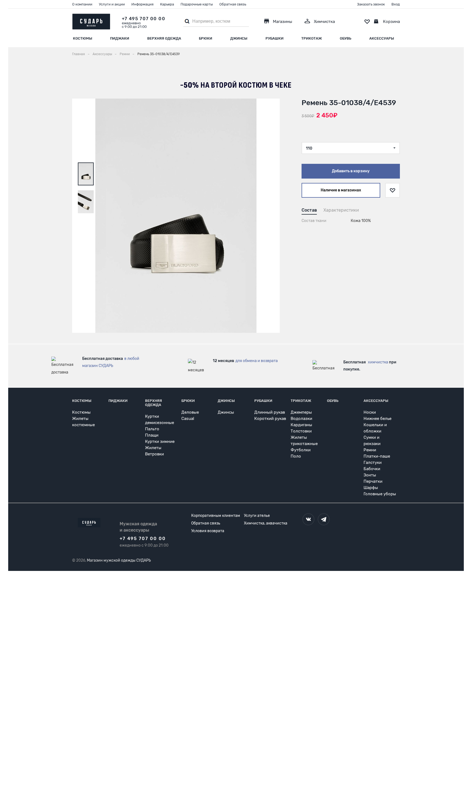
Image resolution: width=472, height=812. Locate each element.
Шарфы (371, 487)
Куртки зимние (160, 441)
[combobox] (351, 148)
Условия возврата (207, 531)
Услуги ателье (257, 515)
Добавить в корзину (351, 171)
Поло (296, 456)
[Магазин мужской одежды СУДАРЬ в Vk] (308, 519)
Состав (309, 210)
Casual (187, 418)
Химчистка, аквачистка (265, 523)
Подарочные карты (197, 4)
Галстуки (373, 462)
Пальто (152, 428)
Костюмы (82, 38)
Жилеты (153, 447)
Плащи (151, 435)
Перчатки (373, 481)
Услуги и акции (112, 4)
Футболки (301, 450)
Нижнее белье (377, 418)
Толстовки (301, 431)
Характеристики (341, 210)
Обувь (345, 38)
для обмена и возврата (256, 360)
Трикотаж (311, 38)
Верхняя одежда (164, 38)
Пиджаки (119, 38)
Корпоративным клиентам (215, 515)
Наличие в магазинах (341, 190)
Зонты (370, 475)
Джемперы (301, 412)
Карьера (167, 4)
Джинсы (238, 38)
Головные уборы (380, 493)
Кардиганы (301, 424)
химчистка (378, 362)
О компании (82, 4)
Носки (370, 412)
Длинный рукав (269, 412)
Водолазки (301, 418)
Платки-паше (377, 456)
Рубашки (275, 38)
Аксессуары (381, 38)
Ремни (370, 450)
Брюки (205, 38)
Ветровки (154, 454)
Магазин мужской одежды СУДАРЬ (119, 560)
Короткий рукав (270, 418)
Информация (142, 4)
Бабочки (372, 468)
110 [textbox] (309, 148)
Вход (395, 4)
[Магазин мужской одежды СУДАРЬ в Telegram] (324, 519)
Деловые (190, 412)
